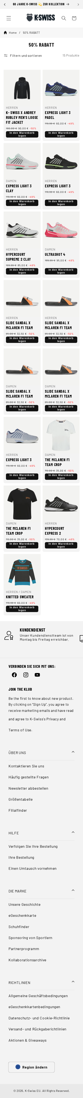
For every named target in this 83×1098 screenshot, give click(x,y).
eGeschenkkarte (22, 915)
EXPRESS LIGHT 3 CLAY (19, 188)
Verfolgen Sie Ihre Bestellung (33, 846)
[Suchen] (64, 18)
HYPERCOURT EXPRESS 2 (54, 531)
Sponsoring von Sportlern (30, 937)
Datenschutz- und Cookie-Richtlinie (39, 1018)
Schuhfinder (19, 926)
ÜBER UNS (17, 752)
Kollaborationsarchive (27, 959)
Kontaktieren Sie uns (26, 766)
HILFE (14, 833)
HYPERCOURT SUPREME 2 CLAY (18, 257)
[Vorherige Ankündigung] (4, 4)
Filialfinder (18, 810)
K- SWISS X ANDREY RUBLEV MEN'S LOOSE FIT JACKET (22, 117)
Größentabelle (21, 799)
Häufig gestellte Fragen (29, 777)
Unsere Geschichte (24, 904)
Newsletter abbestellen (28, 788)
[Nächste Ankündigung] (78, 4)
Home (13, 32)
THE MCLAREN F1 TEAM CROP (57, 462)
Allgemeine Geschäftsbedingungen (38, 995)
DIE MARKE (18, 891)
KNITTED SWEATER (20, 596)
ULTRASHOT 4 (55, 254)
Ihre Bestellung (21, 857)
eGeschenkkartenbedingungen (34, 1006)
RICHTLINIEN (19, 982)
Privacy (52, 719)
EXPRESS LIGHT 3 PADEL (58, 115)
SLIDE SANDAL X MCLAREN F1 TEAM (19, 325)
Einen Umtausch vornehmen (33, 868)
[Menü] (9, 18)
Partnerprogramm (24, 948)
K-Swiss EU (33, 1090)
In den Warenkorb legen (21, 134)
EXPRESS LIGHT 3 (58, 186)
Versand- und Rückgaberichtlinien (37, 1029)
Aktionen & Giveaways (27, 1040)
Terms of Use (20, 730)
